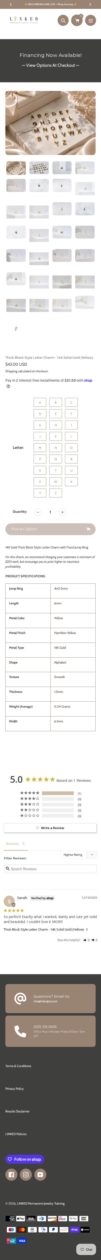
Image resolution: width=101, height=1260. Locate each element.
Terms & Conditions (18, 1066)
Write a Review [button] (52, 828)
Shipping (11, 371)
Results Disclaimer (17, 1111)
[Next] (90, 4)
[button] (86, 940)
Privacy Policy (14, 1088)
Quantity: (20, 511)
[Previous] (11, 4)
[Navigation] (90, 20)
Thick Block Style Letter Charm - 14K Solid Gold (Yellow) (44, 929)
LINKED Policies (15, 1134)
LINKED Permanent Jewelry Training (40, 1203)
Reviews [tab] (12, 843)
